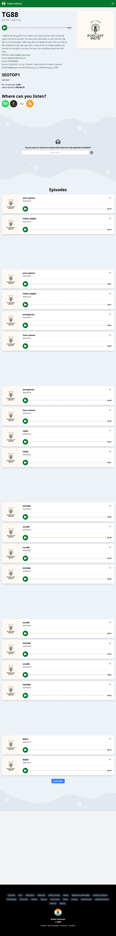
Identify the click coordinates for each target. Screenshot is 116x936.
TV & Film (23, 899)
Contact (72, 925)
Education (30, 895)
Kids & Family (54, 895)
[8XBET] (11, 765)
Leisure (74, 899)
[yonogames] (11, 320)
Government (86, 899)
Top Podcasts (53, 925)
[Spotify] (5, 104)
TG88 (4, 35)
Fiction (34, 899)
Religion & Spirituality (80, 895)
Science (53, 903)
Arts (20, 895)
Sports (62, 903)
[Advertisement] (58, 252)
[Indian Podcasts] (58, 912)
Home (43, 925)
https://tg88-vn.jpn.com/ (20, 55)
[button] (112, 3)
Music (66, 895)
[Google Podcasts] (22, 104)
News (65, 899)
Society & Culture (100, 895)
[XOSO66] (11, 512)
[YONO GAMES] (11, 224)
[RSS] (30, 104)
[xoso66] (11, 532)
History (44, 899)
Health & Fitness (101, 899)
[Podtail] (14, 104)
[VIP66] (11, 457)
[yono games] (11, 204)
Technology (11, 899)
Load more (58, 781)
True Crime (55, 899)
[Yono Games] (11, 341)
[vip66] (11, 437)
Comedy (11, 895)
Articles (64, 925)
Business (41, 895)
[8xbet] (11, 745)
